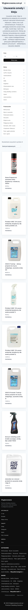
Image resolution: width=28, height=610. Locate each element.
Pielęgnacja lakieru (14, 123)
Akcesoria (14, 117)
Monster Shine (14, 70)
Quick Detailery (5, 572)
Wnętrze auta (14, 120)
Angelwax (14, 83)
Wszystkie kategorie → (16, 572)
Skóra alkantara (5, 566)
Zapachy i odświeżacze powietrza (10, 564)
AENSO (17, 589)
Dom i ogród (14, 133)
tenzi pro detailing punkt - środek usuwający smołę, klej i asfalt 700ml (13, 439)
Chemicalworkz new (14, 86)
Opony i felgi (13, 566)
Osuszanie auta (12, 569)
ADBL (14, 81)
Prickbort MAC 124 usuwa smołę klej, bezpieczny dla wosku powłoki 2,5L (13, 223)
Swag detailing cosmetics (14, 91)
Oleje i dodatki (22, 566)
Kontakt (3, 516)
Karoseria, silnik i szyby (14, 125)
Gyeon (14, 94)
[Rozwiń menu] (24, 3)
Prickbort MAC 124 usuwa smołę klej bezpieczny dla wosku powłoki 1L (13, 310)
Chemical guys (5, 591)
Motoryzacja (14, 109)
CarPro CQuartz (14, 72)
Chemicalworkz (14, 75)
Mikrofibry (4, 569)
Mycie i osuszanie (14, 112)
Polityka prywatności (10, 595)
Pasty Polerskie (21, 569)
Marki (2, 532)
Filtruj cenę (14, 60)
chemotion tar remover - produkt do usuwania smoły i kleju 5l (13, 481)
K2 (14, 78)
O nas (2, 513)
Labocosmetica (14, 97)
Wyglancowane (6, 500)
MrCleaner (14, 89)
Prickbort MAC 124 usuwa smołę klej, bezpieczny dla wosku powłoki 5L (13, 352)
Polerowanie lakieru (14, 115)
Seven (14, 99)
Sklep (2, 526)
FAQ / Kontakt (4, 535)
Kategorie (3, 529)
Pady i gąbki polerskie (14, 131)
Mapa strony (4, 519)
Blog (2, 542)
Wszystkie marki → (15, 591)
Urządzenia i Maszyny (14, 128)
